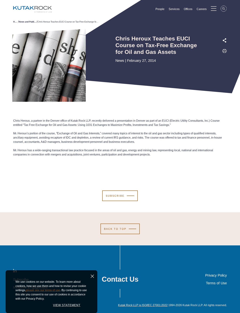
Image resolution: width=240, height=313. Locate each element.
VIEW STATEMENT (66, 305)
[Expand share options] (224, 40)
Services (174, 9)
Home (15, 22)
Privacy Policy (216, 275)
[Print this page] (224, 52)
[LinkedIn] (224, 67)
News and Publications (28, 22)
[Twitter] (224, 59)
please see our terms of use (43, 290)
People (159, 9)
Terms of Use (216, 283)
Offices (188, 9)
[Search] (224, 9)
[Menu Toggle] (213, 8)
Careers (202, 9)
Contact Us (120, 279)
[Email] (224, 76)
